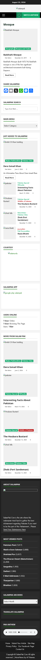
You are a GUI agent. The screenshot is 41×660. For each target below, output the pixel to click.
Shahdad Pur (9, 554)
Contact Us (20, 649)
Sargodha (7, 566)
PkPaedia (21, 185)
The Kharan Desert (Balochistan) (18, 559)
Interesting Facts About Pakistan (9, 188)
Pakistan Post (9, 545)
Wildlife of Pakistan (24, 201)
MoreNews (19, 657)
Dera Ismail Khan (12, 166)
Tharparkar (8, 580)
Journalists (21, 229)
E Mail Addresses (10, 576)
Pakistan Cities (28, 161)
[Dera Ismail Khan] (20, 152)
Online (9, 321)
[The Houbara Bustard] (20, 421)
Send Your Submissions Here (14, 529)
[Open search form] (14, 15)
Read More (10, 75)
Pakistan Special (24, 183)
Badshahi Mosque (20, 40)
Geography (10, 49)
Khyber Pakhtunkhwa (13, 161)
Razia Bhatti (9, 233)
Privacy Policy (11, 646)
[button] (3, 15)
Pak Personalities (24, 231)
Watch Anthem (31, 15)
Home (7, 643)
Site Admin (8, 58)
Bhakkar (7, 585)
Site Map (31, 643)
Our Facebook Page (26, 646)
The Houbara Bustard (9, 203)
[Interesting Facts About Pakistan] (20, 385)
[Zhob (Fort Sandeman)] (20, 454)
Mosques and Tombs (23, 49)
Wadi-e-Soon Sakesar (12, 549)
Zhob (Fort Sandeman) (9, 218)
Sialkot (6, 571)
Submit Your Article (19, 643)
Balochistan (22, 212)
